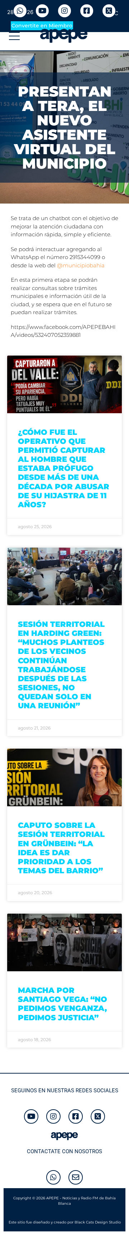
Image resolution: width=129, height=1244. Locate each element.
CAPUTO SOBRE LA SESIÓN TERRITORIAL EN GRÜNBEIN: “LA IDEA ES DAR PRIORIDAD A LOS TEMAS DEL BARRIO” (61, 848)
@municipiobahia (81, 265)
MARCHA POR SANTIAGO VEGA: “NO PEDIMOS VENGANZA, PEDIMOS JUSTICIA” (62, 1004)
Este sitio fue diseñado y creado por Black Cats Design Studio (65, 1222)
